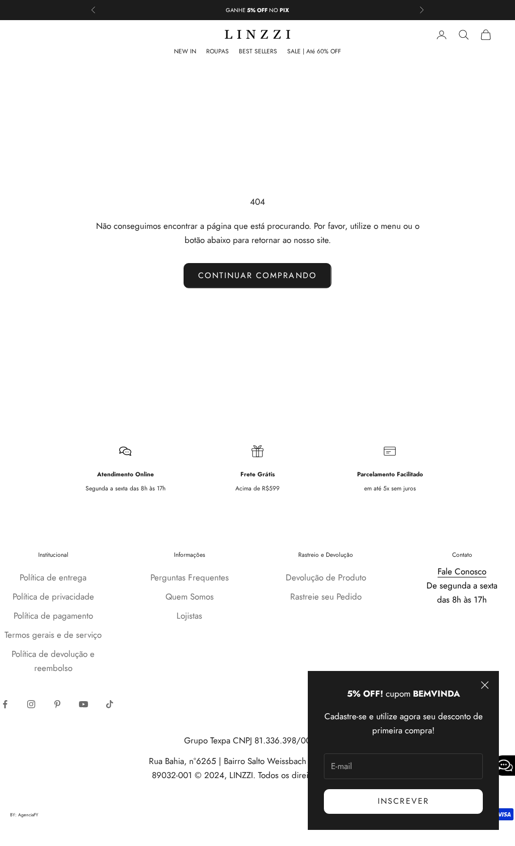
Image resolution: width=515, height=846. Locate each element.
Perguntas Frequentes (189, 577)
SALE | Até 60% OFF (314, 51)
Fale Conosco (462, 571)
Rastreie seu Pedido (326, 596)
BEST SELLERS (258, 51)
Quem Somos (189, 596)
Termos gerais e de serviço (53, 635)
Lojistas (189, 616)
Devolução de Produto (326, 577)
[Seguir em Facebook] (5, 704)
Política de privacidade (53, 596)
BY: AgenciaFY (24, 815)
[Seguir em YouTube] (83, 704)
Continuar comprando (257, 275)
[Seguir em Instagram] (31, 704)
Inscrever (403, 801)
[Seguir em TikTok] (110, 704)
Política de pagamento (53, 616)
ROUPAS (217, 51)
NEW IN (185, 51)
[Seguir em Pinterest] (57, 704)
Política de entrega (53, 577)
